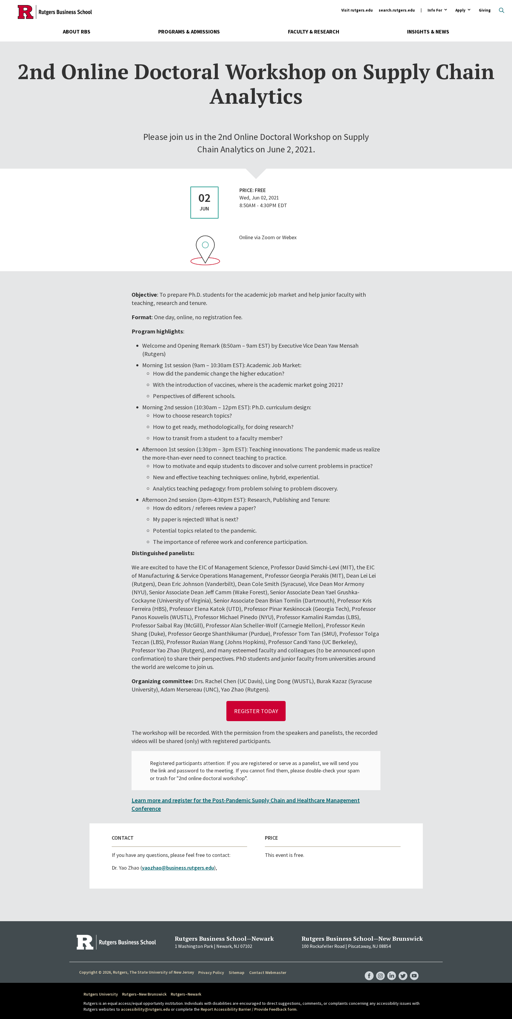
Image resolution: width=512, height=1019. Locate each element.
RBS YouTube (414, 969)
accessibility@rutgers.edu (145, 1009)
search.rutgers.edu (397, 10)
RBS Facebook (369, 969)
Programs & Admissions (189, 31)
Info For (435, 10)
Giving (485, 10)
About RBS (76, 31)
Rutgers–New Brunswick (144, 994)
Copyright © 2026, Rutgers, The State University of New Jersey (136, 972)
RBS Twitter (403, 969)
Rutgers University (101, 994)
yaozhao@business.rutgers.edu (178, 867)
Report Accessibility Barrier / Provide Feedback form (249, 1009)
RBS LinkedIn (391, 969)
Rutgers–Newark (186, 994)
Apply (460, 10)
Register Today (256, 711)
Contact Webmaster (267, 972)
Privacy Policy (211, 972)
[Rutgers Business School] (55, 11)
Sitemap (236, 972)
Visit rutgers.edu (357, 10)
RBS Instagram (380, 969)
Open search (501, 10)
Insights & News (428, 31)
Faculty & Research (313, 31)
